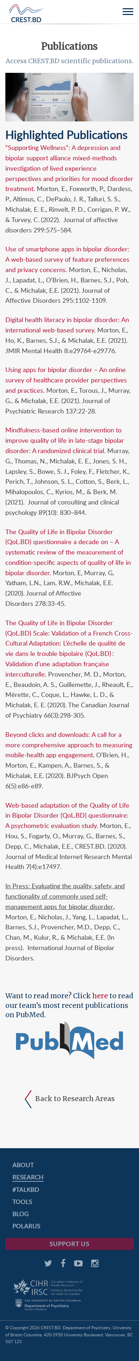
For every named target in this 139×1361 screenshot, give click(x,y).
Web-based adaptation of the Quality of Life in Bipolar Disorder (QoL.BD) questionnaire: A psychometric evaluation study (67, 815)
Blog (20, 1214)
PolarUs (26, 1226)
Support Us (69, 1244)
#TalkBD (25, 1189)
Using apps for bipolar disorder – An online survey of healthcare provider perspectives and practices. (66, 380)
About (23, 1165)
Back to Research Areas (75, 1098)
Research (27, 1177)
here (100, 995)
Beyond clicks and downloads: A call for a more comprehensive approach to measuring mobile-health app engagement (68, 744)
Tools (22, 1201)
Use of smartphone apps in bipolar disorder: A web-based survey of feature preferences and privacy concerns (67, 259)
